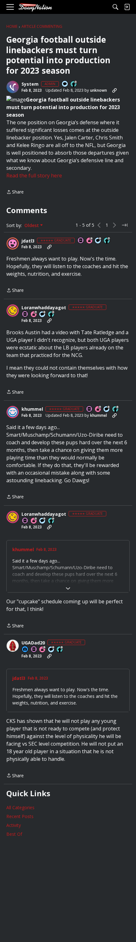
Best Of (14, 834)
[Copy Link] (114, 90)
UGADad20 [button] (33, 643)
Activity (13, 825)
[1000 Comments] (42, 314)
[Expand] (68, 588)
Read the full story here (34, 175)
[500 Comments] (98, 241)
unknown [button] (98, 90)
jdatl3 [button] (28, 241)
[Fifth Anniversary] (42, 650)
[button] (12, 87)
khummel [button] (32, 409)
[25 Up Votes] (74, 84)
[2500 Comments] (51, 650)
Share (15, 192)
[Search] (115, 7)
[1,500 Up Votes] (107, 241)
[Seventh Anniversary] (34, 314)
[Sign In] (127, 7)
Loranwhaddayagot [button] (44, 308)
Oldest (32, 225)
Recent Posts (20, 816)
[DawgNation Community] (35, 7)
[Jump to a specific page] (125, 225)
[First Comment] (65, 84)
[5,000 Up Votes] (51, 314)
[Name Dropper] (81, 241)
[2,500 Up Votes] (116, 409)
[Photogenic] (25, 650)
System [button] (30, 84)
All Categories (20, 807)
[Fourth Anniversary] (90, 241)
